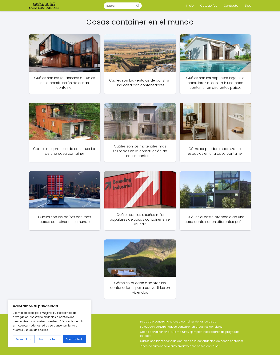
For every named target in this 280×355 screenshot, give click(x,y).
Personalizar (23, 339)
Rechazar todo (48, 339)
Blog (248, 5)
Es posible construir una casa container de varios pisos (178, 321)
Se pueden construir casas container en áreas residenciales (181, 327)
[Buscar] (138, 5)
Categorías (208, 5)
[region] (49, 323)
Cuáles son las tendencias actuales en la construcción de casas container (191, 341)
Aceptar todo (74, 339)
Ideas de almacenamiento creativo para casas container (179, 346)
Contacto (231, 5)
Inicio (190, 5)
